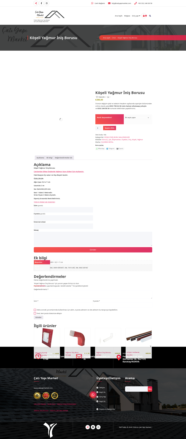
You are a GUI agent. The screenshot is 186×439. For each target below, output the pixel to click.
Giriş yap (135, 16)
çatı (109, 110)
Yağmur (140, 110)
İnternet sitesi (40, 193)
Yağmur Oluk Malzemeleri (66, 404)
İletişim (102, 387)
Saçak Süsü (51, 404)
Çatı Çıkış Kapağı (40, 404)
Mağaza (127, 16)
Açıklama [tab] (40, 128)
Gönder (93, 221)
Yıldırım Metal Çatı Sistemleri (44, 173)
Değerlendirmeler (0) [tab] (63, 128)
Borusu (105, 110)
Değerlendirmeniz (41, 260)
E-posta (39, 185)
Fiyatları (125, 110)
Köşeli (134, 110)
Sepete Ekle (109, 99)
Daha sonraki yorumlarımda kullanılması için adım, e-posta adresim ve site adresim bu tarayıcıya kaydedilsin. (77, 281)
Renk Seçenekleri (104, 88)
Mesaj (36, 201)
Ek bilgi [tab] (49, 128)
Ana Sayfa (118, 16)
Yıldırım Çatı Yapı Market (59, 410)
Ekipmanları (116, 110)
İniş (129, 110)
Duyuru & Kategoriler (107, 409)
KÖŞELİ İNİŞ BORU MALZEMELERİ (117, 108)
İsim (38, 176)
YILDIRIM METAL (107, 113)
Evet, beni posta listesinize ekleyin (49, 284)
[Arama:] (138, 389)
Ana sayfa (100, 38)
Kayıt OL (102, 392)
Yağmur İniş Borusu (41, 410)
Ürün (108, 38)
